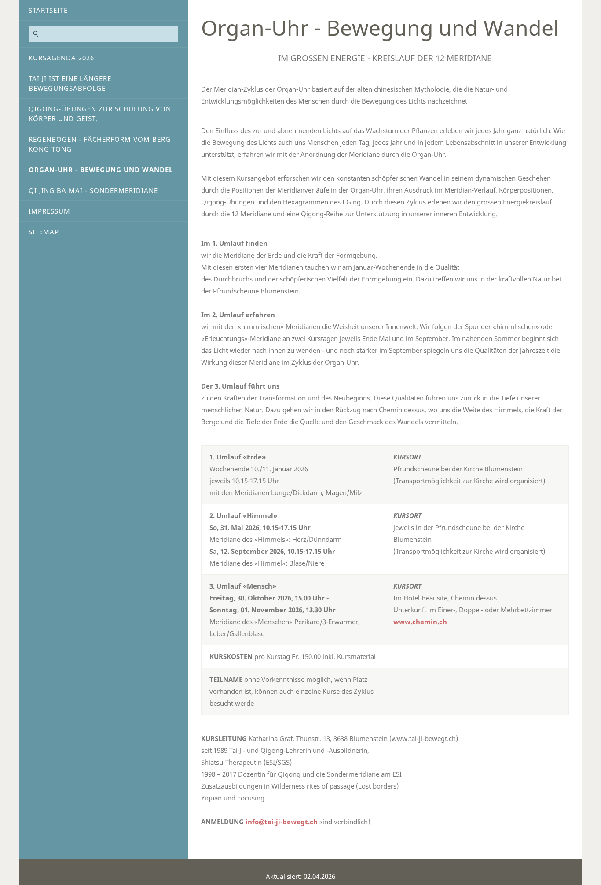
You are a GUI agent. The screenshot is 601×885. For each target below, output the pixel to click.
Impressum (49, 211)
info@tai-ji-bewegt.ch (282, 821)
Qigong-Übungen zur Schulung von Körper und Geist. (100, 113)
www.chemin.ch (420, 621)
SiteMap (44, 231)
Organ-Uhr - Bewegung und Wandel (101, 169)
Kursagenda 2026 (61, 57)
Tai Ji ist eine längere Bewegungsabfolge (70, 83)
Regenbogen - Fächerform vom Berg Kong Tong (100, 144)
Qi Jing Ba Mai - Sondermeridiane (93, 190)
